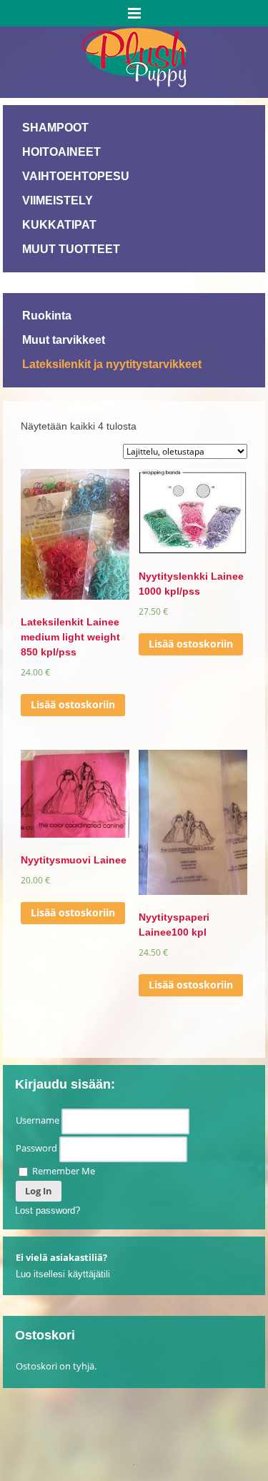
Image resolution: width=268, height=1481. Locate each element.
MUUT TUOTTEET (71, 249)
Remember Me (62, 1170)
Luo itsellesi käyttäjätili (63, 1274)
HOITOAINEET (61, 152)
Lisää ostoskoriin (73, 704)
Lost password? (47, 1210)
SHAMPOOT (55, 128)
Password (36, 1147)
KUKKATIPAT (59, 225)
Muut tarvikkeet (63, 340)
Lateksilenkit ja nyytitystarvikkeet (112, 364)
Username (37, 1120)
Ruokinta (46, 315)
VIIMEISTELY (57, 200)
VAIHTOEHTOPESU (75, 176)
